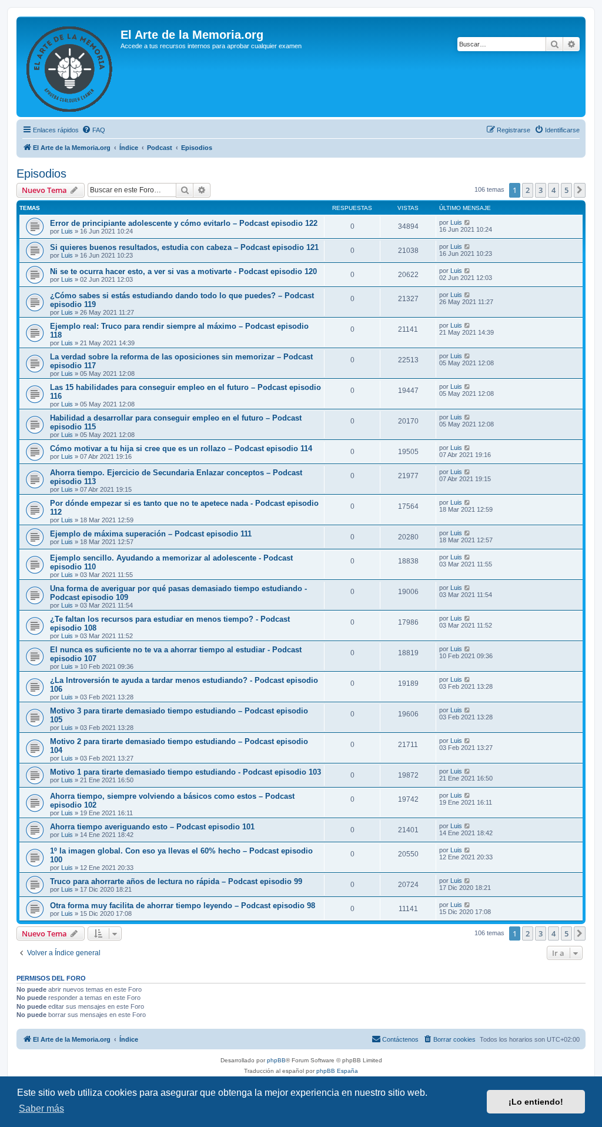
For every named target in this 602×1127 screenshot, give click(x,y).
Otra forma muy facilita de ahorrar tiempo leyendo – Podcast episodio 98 (182, 905)
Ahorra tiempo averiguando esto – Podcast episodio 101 (152, 826)
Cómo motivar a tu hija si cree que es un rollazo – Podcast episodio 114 (181, 448)
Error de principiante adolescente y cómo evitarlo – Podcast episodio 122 (183, 223)
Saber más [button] (41, 1108)
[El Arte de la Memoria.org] (70, 66)
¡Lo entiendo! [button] (536, 1101)
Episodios (41, 173)
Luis (67, 231)
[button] (580, 190)
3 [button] (541, 190)
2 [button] (528, 190)
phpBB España (337, 1071)
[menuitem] (93, 130)
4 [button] (553, 190)
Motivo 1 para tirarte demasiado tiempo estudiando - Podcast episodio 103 (185, 772)
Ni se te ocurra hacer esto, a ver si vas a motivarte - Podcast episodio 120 (183, 271)
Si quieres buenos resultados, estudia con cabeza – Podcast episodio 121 (184, 247)
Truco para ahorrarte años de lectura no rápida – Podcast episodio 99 (176, 881)
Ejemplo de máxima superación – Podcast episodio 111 (151, 533)
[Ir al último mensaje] (467, 222)
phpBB (276, 1060)
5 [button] (566, 190)
